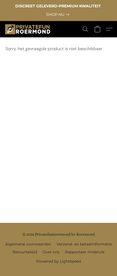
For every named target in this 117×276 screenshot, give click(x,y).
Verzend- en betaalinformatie (84, 244)
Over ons (51, 252)
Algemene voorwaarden (28, 244)
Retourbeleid (25, 252)
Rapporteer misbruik (84, 252)
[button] (29, 29)
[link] (58, 14)
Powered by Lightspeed (58, 261)
